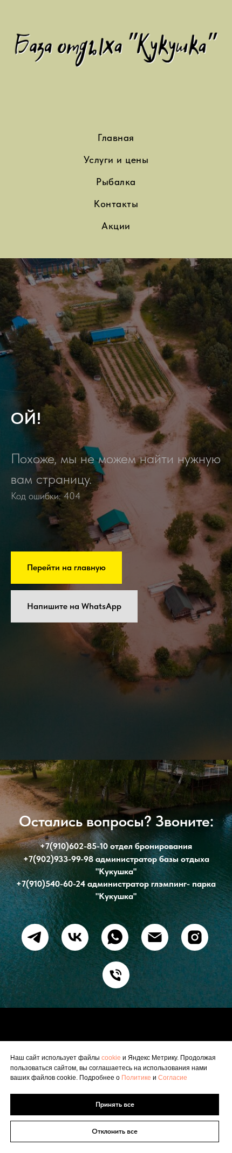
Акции (116, 225)
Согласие (172, 1077)
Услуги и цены (116, 159)
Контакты (116, 203)
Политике (137, 1077)
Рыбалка (116, 181)
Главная (116, 137)
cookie (111, 1058)
